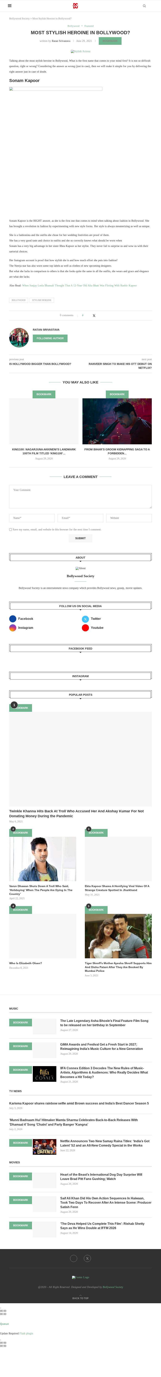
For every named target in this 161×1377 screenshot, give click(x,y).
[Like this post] (85, 315)
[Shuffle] (1, 1320)
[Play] (3, 1304)
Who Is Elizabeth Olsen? (25, 963)
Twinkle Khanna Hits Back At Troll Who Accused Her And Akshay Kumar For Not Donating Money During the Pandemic (76, 813)
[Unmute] (4, 1330)
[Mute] (1, 1330)
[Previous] (1, 1304)
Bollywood (19, 300)
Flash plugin (26, 1333)
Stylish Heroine (41, 300)
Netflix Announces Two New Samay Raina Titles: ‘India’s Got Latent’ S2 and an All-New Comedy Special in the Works (104, 1143)
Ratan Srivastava (61, 41)
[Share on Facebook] (90, 315)
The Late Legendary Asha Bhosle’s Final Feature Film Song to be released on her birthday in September (104, 1023)
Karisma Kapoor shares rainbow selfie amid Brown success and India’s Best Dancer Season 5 (79, 1103)
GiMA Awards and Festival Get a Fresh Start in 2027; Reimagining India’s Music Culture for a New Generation (101, 1046)
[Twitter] (87, 1258)
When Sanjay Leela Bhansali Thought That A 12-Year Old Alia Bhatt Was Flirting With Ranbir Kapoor (79, 285)
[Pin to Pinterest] (98, 315)
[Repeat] (5, 1320)
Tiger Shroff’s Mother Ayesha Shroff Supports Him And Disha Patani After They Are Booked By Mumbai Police (118, 967)
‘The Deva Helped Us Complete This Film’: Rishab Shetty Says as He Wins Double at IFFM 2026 (102, 1226)
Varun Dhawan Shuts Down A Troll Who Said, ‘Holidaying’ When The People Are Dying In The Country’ (40, 890)
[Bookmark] (151, 6)
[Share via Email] (102, 315)
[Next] (7, 1304)
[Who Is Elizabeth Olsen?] (42, 936)
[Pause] (5, 1304)
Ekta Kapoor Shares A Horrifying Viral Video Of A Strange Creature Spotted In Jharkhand (117, 888)
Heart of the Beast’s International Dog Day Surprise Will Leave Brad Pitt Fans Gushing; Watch (101, 1177)
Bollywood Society (19, 18)
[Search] (144, 6)
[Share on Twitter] (94, 315)
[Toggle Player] (1, 1317)
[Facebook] (73, 1258)
